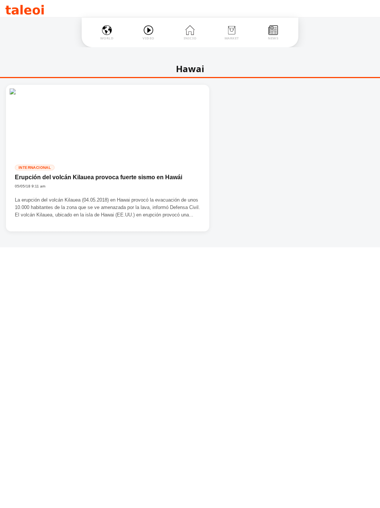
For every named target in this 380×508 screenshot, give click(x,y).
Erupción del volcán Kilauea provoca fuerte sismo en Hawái (98, 177)
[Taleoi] (24, 9)
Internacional (35, 167)
